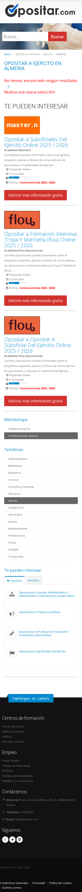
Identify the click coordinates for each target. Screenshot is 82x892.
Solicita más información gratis (35, 195)
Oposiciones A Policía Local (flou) (39, 612)
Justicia (12, 521)
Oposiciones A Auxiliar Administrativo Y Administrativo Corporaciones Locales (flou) (46, 594)
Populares (15, 580)
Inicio (7, 54)
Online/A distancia (19, 428)
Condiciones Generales (14, 883)
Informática (15, 514)
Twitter (12, 839)
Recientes (34, 580)
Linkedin (19, 839)
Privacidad (38, 883)
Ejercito (12, 500)
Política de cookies (60, 883)
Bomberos (14, 472)
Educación (14, 493)
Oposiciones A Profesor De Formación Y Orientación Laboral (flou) (44, 633)
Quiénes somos (11, 887)
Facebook (5, 839)
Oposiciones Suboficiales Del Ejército (42, 651)
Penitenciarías (16, 535)
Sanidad (13, 549)
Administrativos (17, 458)
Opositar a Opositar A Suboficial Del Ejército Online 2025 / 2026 (37, 345)
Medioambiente (17, 528)
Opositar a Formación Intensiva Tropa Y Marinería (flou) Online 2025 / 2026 (40, 239)
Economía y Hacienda (21, 486)
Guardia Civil (16, 507)
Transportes (16, 556)
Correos (13, 479)
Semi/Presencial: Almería (23, 435)
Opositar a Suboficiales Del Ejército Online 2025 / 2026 (36, 141)
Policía (12, 542)
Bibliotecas (15, 465)
